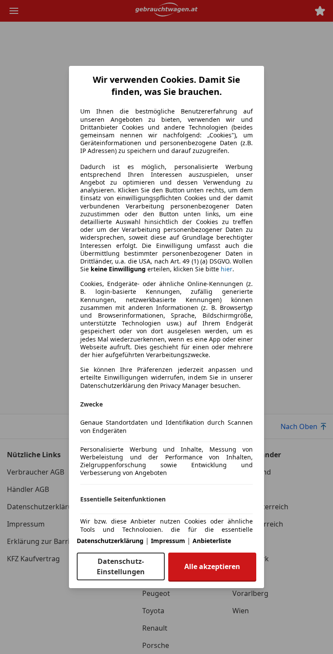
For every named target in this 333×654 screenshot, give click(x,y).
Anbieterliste (212, 541)
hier (226, 269)
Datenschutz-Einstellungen (121, 566)
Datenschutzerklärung (110, 541)
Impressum (168, 541)
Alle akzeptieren (212, 566)
